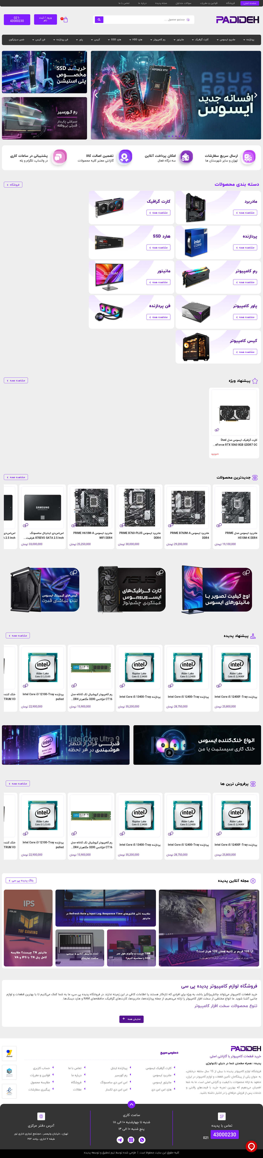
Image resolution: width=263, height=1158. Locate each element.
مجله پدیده (161, 3)
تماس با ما (124, 3)
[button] (65, 20)
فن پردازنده (159, 306)
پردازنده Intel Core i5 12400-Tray (188, 697)
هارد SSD (161, 236)
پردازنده (250, 236)
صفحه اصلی (249, 3)
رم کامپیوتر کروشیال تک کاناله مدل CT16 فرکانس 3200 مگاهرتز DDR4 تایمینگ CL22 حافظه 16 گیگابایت (91, 699)
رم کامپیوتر (246, 271)
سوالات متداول (183, 3)
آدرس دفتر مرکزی (41, 1125)
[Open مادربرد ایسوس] (217, 40)
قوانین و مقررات (208, 3)
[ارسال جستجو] (99, 19)
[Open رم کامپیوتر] (151, 40)
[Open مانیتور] (174, 40)
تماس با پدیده (221, 1125)
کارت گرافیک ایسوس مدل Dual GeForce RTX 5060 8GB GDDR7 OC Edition (235, 445)
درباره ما (142, 3)
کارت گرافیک (158, 202)
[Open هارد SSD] (109, 40)
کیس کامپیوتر (243, 341)
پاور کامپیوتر (245, 306)
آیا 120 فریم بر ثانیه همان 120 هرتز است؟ (224, 952)
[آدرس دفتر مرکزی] (41, 1116)
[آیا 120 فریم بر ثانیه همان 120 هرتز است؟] (209, 928)
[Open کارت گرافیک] (193, 40)
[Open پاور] (77, 40)
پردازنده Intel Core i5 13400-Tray (140, 697)
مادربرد (251, 202)
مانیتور (163, 271)
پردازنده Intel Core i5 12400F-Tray (236, 697)
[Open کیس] (92, 40)
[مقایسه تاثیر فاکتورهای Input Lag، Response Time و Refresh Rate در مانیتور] (105, 908)
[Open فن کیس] (33, 40)
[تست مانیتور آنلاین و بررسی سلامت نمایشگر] (79, 947)
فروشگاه (230, 3)
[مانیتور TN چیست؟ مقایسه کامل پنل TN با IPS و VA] (28, 928)
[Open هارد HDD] (130, 40)
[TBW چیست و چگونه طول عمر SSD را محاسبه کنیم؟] (131, 947)
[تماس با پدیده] (222, 1116)
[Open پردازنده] (244, 40)
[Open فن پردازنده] (54, 40)
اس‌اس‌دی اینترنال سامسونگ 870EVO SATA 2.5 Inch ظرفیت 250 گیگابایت (45, 538)
